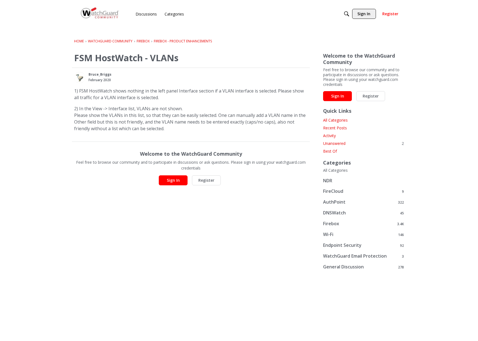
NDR (327, 180)
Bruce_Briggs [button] (100, 74)
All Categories (335, 120)
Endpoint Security (363, 245)
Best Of (330, 151)
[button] (79, 77)
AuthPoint (363, 202)
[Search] (347, 14)
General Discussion (363, 267)
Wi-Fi (363, 234)
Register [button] (206, 180)
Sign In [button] (173, 180)
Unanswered (363, 143)
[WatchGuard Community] (100, 14)
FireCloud (363, 191)
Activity (329, 135)
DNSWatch (363, 213)
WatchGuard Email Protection (363, 256)
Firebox (363, 224)
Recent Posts (335, 127)
